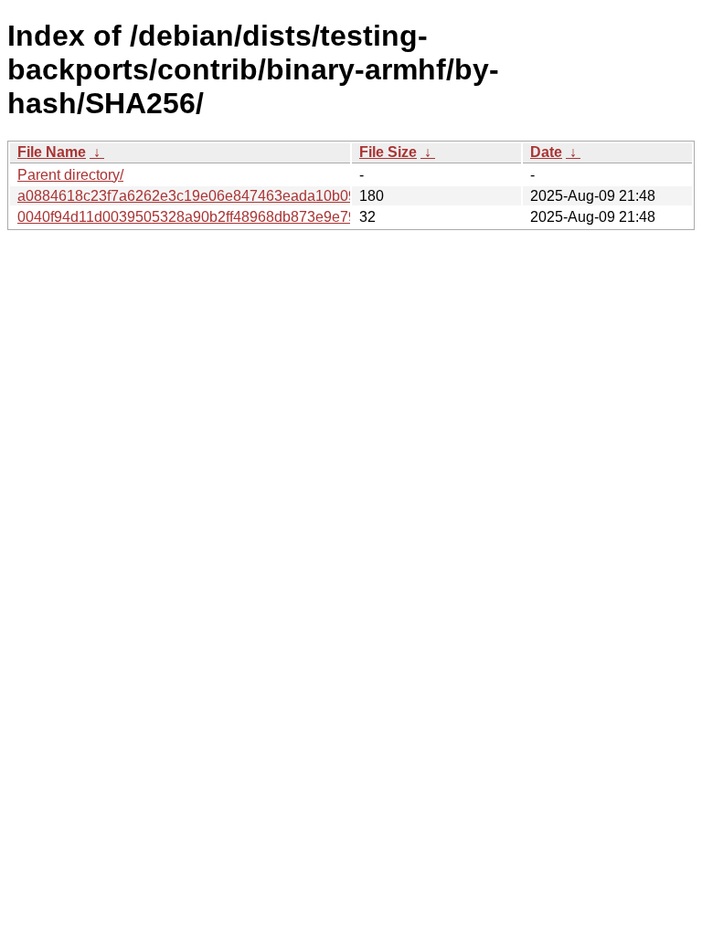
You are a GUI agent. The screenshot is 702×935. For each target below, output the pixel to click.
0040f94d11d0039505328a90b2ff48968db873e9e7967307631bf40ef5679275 (268, 217)
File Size (388, 152)
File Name (51, 152)
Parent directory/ (70, 175)
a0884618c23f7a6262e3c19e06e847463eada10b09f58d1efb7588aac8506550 (272, 196)
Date (546, 152)
